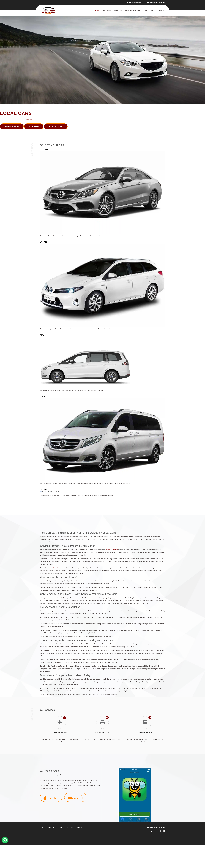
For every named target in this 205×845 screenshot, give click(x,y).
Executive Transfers (102, 732)
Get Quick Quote (12, 126)
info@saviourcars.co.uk (157, 2)
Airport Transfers (133, 10)
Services (118, 10)
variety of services (112, 549)
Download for (54, 797)
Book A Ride (34, 126)
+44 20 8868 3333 (135, 2)
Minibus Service (145, 732)
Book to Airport (56, 126)
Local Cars (57, 568)
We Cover (149, 10)
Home (97, 10)
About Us (107, 10)
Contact (160, 10)
